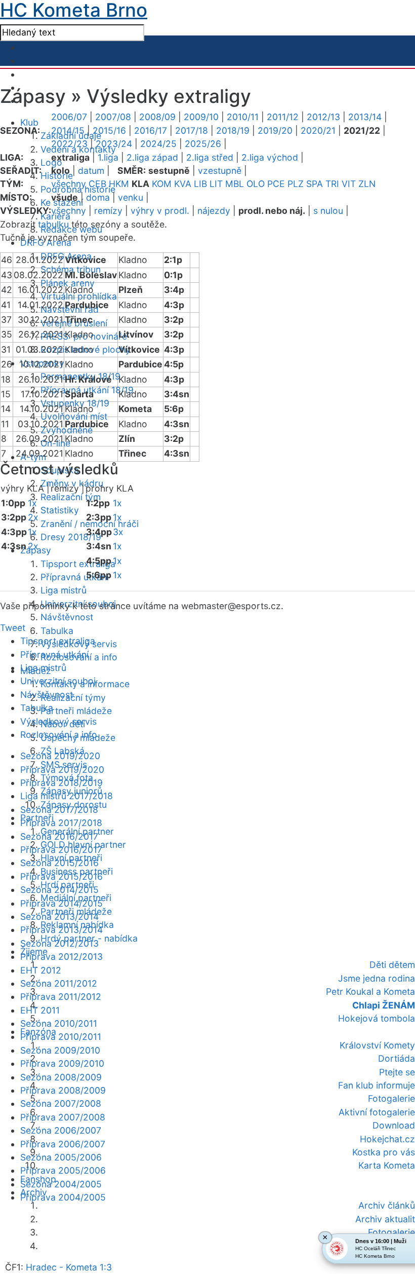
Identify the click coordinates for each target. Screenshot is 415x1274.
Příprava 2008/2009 (63, 1090)
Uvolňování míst (73, 416)
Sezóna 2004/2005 (61, 1184)
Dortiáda (396, 1058)
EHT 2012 (40, 970)
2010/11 (243, 116)
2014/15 (68, 130)
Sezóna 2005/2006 (61, 1157)
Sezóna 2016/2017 (59, 836)
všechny (68, 183)
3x (118, 532)
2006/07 (69, 116)
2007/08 (113, 116)
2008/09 (157, 116)
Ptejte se (397, 1072)
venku (130, 197)
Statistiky (59, 510)
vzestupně (219, 170)
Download (393, 1125)
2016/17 (150, 130)
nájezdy (213, 210)
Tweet (12, 627)
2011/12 (283, 116)
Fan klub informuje (376, 1085)
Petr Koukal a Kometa (370, 991)
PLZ (295, 183)
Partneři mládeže (76, 710)
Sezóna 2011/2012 (58, 983)
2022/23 (69, 143)
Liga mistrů (63, 590)
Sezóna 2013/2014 (59, 916)
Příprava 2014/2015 (61, 903)
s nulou (328, 210)
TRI (332, 183)
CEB (97, 183)
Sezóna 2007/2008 (60, 1103)
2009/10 (201, 116)
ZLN (367, 183)
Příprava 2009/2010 (62, 1063)
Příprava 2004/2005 (63, 1197)
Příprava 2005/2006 (63, 1170)
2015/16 (109, 130)
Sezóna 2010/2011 (58, 1023)
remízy (108, 210)
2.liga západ (152, 157)
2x (33, 517)
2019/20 (275, 130)
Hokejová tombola (376, 1018)
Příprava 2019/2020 (62, 769)
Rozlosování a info (58, 734)
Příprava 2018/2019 (61, 782)
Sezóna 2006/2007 (60, 1130)
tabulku (53, 224)
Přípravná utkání (74, 577)
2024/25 (158, 143)
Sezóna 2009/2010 (60, 1050)
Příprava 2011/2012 (60, 996)
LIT (216, 183)
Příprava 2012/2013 (61, 956)
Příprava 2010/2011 (60, 1036)
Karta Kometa (386, 1165)
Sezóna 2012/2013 (59, 943)
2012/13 (323, 116)
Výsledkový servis (58, 721)
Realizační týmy (73, 697)
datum (91, 170)
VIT (349, 183)
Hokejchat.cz (387, 1139)
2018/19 (233, 130)
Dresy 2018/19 (70, 537)
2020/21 (318, 130)
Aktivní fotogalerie (377, 1112)
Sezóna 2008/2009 (61, 1077)
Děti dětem (392, 964)
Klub (29, 122)
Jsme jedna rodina (376, 978)
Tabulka (56, 630)
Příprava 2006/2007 (62, 1144)
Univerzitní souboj (58, 681)
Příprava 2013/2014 (61, 929)
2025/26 (203, 143)
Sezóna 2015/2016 (59, 862)
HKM (119, 183)
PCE (276, 183)
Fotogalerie (391, 1098)
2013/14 (365, 116)
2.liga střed (209, 157)
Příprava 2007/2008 (62, 1117)
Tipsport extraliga (77, 563)
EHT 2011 (40, 1010)
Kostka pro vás (383, 1152)
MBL (234, 183)
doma (98, 197)
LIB (200, 183)
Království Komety (377, 1045)
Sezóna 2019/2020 (60, 756)
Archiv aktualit (385, 1219)
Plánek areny (67, 283)
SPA (314, 183)
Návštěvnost (66, 617)
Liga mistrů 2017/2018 (66, 796)
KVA (182, 183)
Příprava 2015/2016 (61, 876)
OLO (255, 183)
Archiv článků (386, 1205)
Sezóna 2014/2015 (59, 889)
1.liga (108, 157)
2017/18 (191, 130)
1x (32, 503)
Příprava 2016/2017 (61, 849)
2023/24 (114, 143)
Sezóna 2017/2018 (59, 809)
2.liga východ (269, 157)
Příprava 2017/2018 (61, 822)
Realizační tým (70, 497)
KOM (162, 183)
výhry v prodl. (160, 210)
